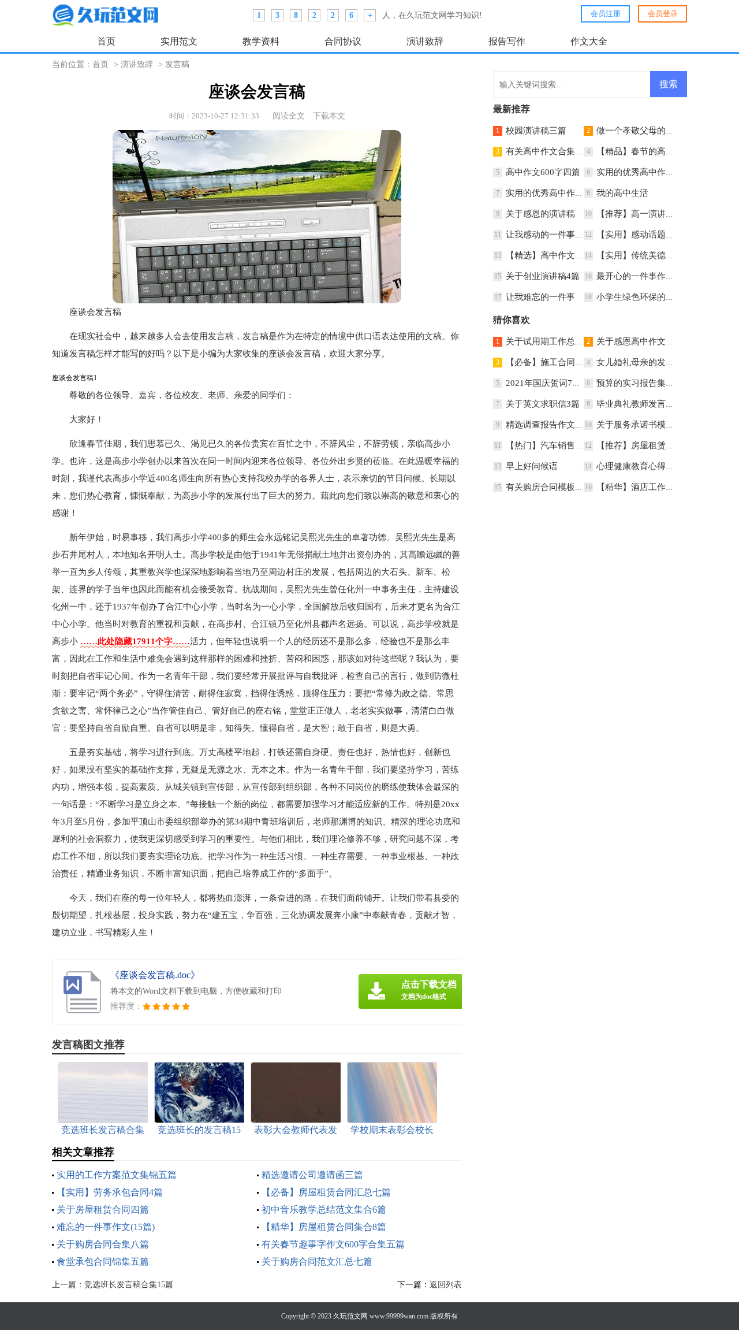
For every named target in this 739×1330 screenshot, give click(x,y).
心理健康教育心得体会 (639, 466)
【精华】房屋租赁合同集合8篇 (324, 1227)
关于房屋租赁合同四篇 (103, 1209)
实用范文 (179, 41)
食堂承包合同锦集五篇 (103, 1261)
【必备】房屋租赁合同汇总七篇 (326, 1192)
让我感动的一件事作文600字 (560, 234)
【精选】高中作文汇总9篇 (556, 255)
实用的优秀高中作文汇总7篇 (560, 193)
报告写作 (506, 41)
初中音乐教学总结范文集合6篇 (324, 1209)
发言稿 (177, 64)
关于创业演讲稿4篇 (543, 276)
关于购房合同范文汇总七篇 (317, 1261)
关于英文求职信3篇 (543, 403)
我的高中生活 (622, 193)
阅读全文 (289, 116)
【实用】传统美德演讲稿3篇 (650, 255)
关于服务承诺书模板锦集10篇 (653, 424)
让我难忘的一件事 (540, 297)
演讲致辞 (424, 41)
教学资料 (260, 41)
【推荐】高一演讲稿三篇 (644, 213)
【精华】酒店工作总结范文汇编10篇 (666, 487)
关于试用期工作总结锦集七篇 (562, 341)
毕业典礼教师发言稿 (635, 403)
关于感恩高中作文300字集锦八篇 (659, 341)
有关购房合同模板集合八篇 (558, 487)
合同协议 (342, 41)
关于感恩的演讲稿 (540, 213)
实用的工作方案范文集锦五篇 (117, 1175)
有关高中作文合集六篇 (549, 151)
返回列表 (446, 1284)
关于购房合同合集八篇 (103, 1244)
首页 (106, 41)
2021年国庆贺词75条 (545, 383)
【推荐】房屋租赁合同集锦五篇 (657, 445)
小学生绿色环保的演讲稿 (644, 297)
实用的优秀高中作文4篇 (642, 172)
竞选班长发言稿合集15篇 (128, 1284)
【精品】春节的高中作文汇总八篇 (661, 151)
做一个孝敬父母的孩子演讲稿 (652, 130)
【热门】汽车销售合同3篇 (556, 445)
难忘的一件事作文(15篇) (106, 1227)
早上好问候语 (532, 466)
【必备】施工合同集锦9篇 (556, 362)
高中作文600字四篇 (543, 172)
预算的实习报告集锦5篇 (642, 383)
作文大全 (588, 41)
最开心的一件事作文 (635, 276)
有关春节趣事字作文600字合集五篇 (333, 1244)
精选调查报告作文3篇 (547, 424)
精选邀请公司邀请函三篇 (312, 1175)
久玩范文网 (350, 1316)
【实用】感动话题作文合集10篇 (657, 234)
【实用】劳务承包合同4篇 (110, 1192)
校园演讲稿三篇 (536, 130)
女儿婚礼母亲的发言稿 (639, 362)
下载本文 (329, 116)
